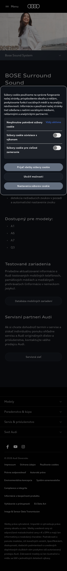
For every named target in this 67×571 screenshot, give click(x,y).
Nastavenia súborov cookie (33, 186)
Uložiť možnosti (33, 176)
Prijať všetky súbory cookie (33, 167)
